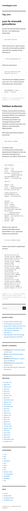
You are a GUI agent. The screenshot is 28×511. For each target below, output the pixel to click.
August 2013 (7, 402)
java (5, 463)
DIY (5, 459)
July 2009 (7, 430)
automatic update (17, 98)
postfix (8, 297)
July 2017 (6, 389)
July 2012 (6, 408)
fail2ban (23, 293)
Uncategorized (8, 474)
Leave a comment (15, 99)
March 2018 (7, 387)
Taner (5, 367)
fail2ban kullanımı (12, 106)
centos (14, 293)
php (5, 467)
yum (8, 99)
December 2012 (8, 406)
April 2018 (7, 384)
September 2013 (9, 400)
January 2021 (8, 382)
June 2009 (7, 432)
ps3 (5, 469)
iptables (19, 295)
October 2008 (8, 441)
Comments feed (8, 498)
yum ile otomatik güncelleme (11, 22)
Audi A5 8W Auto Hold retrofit (13, 321)
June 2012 (7, 411)
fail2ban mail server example (9, 295)
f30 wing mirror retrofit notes (13, 324)
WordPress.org (8, 500)
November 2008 (9, 439)
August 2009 (8, 428)
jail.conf (4, 297)
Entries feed (7, 495)
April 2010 (7, 422)
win (5, 480)
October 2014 (8, 395)
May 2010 (7, 419)
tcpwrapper (16, 297)
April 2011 (7, 417)
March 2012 (7, 413)
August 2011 (7, 415)
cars (5, 454)
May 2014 (7, 397)
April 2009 (7, 437)
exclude (4, 99)
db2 (5, 456)
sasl (11, 297)
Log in (6, 493)
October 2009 (8, 426)
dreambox (7, 461)
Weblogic (6, 478)
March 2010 (7, 424)
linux (10, 98)
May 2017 (6, 391)
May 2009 (7, 435)
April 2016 (7, 393)
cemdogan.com (9, 5)
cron (23, 98)
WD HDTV (7, 476)
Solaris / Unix (8, 472)
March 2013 (7, 404)
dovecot (19, 293)
